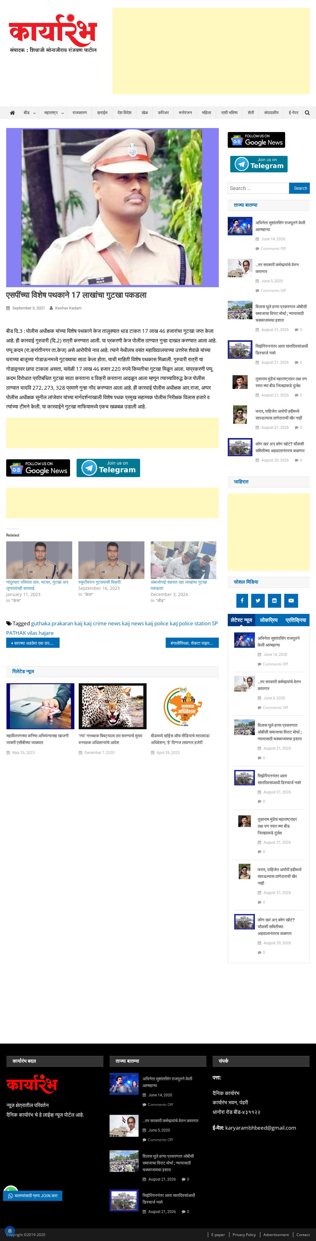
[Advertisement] (211, 51)
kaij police (156, 623)
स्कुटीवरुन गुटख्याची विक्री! (99, 582)
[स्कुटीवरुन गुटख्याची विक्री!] (111, 560)
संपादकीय (271, 112)
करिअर (163, 112)
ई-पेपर (293, 112)
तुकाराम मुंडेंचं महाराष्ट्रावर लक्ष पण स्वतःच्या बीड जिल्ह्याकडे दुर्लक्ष (281, 382)
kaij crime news (102, 623)
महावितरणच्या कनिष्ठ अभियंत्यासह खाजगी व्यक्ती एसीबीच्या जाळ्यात (37, 739)
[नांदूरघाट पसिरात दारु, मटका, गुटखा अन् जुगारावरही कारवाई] (39, 560)
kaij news (133, 623)
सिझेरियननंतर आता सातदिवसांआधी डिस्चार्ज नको (282, 349)
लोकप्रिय (268, 619)
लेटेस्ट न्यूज (241, 619)
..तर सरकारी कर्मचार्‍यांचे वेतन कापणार (277, 268)
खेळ (145, 112)
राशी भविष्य (229, 112)
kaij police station (190, 623)
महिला (206, 112)
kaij (78, 623)
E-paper (218, 1234)
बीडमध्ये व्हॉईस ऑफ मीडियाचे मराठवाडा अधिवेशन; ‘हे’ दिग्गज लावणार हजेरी (180, 739)
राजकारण (80, 112)
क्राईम (102, 112)
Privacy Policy (244, 1234)
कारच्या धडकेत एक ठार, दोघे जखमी (36, 643)
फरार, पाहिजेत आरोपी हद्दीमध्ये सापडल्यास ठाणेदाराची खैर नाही (279, 414)
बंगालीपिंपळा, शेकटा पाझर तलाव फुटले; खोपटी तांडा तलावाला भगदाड (195, 643)
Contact (303, 1234)
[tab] (241, 620)
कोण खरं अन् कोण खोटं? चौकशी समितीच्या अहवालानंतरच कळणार (280, 447)
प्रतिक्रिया (296, 619)
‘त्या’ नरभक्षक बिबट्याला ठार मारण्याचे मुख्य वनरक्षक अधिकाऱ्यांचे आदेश (110, 739)
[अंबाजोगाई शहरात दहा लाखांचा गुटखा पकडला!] (184, 560)
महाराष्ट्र (51, 112)
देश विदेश (124, 112)
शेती (251, 112)
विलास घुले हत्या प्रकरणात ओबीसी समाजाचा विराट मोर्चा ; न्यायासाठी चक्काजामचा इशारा (281, 313)
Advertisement (276, 1234)
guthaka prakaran (52, 623)
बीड (27, 112)
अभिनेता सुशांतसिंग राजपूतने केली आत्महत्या (280, 226)
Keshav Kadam (68, 308)
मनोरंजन (185, 112)
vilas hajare (40, 632)
